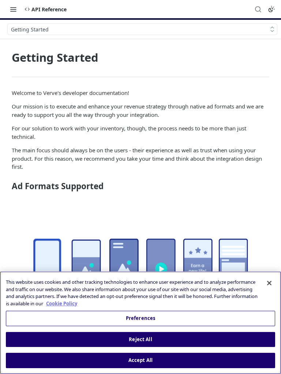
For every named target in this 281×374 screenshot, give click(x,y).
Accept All (140, 360)
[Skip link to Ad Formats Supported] (7, 186)
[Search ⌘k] (258, 9)
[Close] (269, 283)
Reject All (140, 339)
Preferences (140, 318)
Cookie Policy (61, 303)
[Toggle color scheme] (271, 9)
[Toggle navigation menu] (13, 9)
